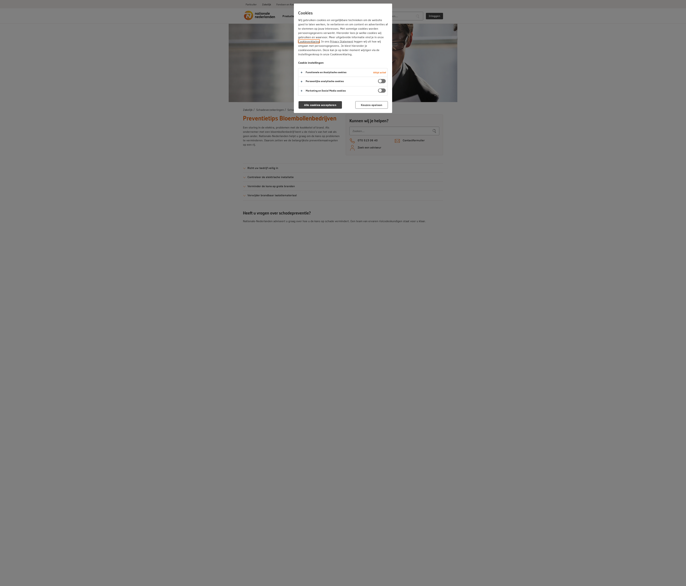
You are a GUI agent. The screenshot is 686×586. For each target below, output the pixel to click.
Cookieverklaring (309, 41)
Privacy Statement (341, 41)
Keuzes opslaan (371, 105)
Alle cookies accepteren (320, 105)
